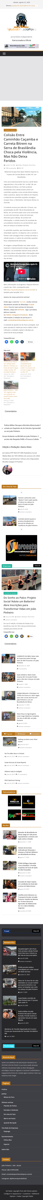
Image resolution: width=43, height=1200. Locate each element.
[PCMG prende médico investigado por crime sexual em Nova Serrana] (9, 971)
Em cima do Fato (10, 1114)
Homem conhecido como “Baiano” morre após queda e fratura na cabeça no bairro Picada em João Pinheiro (27, 502)
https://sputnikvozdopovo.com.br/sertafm (21, 290)
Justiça (4, 1094)
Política (4, 1089)
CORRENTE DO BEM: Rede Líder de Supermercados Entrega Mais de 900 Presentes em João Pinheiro (28, 659)
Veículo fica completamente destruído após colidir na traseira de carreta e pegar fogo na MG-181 (27, 367)
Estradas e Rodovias (10, 130)
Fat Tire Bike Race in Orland (14, 753)
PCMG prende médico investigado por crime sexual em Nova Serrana (28, 969)
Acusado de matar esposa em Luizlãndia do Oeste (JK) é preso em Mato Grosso (27, 884)
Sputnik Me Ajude (10, 1123)
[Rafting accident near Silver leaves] (9, 741)
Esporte (6, 1144)
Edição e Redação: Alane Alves (26, 165)
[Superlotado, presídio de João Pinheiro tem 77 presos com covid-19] (9, 1002)
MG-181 (21, 168)
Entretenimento (7, 1136)
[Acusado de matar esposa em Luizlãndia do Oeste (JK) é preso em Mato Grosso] (9, 885)
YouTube (22, 302)
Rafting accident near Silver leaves (27, 740)
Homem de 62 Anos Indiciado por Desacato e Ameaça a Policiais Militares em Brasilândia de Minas (28, 851)
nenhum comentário (26, 512)
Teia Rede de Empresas (10, 593)
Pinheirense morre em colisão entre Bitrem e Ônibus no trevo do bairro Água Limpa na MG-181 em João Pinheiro (11, 367)
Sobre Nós (5, 1149)
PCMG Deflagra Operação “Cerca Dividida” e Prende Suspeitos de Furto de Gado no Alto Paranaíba (27, 866)
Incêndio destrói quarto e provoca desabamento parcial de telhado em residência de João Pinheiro (27, 522)
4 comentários (23, 669)
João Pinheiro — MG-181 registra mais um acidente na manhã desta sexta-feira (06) (11, 394)
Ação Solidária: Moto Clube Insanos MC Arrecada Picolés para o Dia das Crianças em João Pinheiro (28, 678)
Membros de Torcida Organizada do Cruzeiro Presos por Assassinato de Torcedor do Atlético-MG (21, 1031)
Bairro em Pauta (9, 1118)
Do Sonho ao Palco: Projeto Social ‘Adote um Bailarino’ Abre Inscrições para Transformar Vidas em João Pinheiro (20, 605)
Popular (9, 734)
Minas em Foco (9, 1097)
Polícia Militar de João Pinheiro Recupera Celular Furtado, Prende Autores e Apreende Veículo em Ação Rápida (27, 1015)
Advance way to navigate (13, 771)
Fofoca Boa (8, 1140)
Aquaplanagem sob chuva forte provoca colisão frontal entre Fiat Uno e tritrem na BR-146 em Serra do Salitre (28, 952)
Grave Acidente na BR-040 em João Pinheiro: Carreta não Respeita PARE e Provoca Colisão (20, 437)
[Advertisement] (21, 78)
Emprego (7, 1131)
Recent (22, 734)
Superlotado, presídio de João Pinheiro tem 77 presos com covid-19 (28, 1000)
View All (37, 566)
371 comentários (22, 774)
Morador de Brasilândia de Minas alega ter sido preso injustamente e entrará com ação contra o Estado (28, 835)
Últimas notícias (7, 1102)
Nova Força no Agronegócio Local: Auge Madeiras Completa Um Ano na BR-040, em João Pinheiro (28, 717)
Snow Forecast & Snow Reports (15, 762)
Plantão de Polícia (10, 1106)
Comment (36, 734)
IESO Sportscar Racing (12, 780)
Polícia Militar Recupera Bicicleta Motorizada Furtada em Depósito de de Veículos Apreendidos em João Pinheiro (22, 428)
